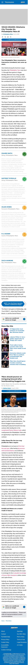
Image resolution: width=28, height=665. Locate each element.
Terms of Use (21, 639)
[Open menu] (2, 2)
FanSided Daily (5, 637)
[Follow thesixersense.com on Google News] (24, 319)
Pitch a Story (20, 637)
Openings (20, 631)
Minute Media (8, 653)
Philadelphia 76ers (15, 70)
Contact (3, 634)
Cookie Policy (5, 642)
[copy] (11, 37)
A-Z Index (20, 645)
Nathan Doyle (7, 388)
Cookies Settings (6, 650)
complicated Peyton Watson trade (11, 430)
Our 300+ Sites (21, 634)
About (3, 631)
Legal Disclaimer (22, 642)
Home (2, 620)
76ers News (8, 620)
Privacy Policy (5, 639)
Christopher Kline (8, 34)
